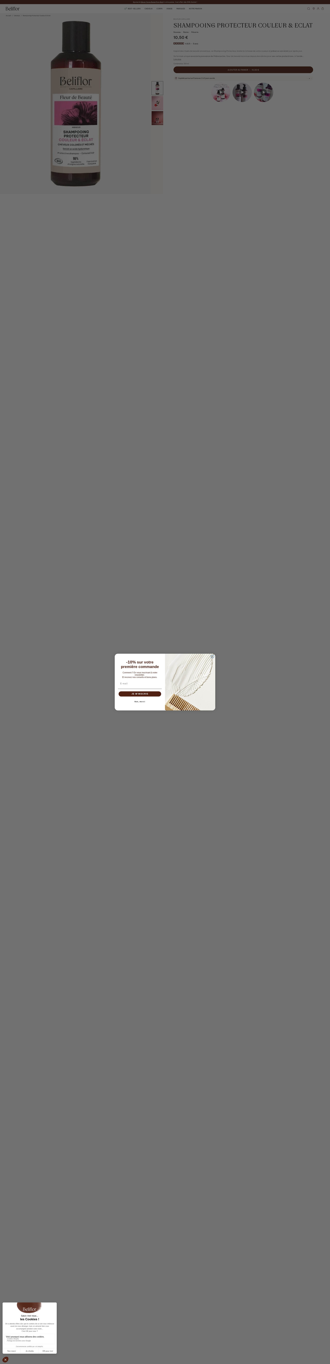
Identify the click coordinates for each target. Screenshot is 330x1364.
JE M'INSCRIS (139, 694)
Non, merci (140, 702)
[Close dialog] (212, 656)
